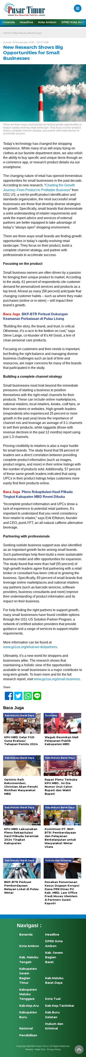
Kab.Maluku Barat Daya (27, 32)
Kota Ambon (47, 22)
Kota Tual (53, 999)
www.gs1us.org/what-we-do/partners (30, 647)
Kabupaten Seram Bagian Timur (28, 976)
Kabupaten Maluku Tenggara (28, 994)
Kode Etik (40, 1049)
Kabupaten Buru (28, 1014)
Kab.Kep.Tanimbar (55, 1006)
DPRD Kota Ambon (54, 943)
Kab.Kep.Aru (29, 1006)
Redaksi (29, 1049)
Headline (26, 22)
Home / (8, 32)
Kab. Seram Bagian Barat (54, 957)
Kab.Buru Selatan (52, 1014)
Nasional (26, 1028)
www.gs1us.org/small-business (57, 679)
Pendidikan (28, 1035)
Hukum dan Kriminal (54, 1026)
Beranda (8, 22)
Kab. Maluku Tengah (28, 959)
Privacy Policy (54, 1049)
